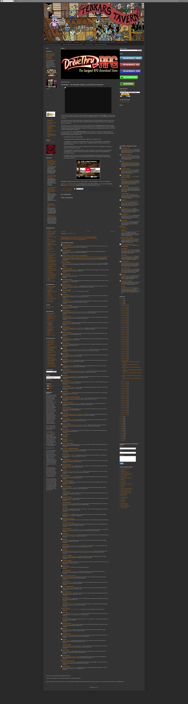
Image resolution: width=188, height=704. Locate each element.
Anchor (68, 185)
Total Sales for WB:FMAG (67, 629)
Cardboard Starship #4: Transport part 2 (69, 269)
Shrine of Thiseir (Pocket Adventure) (51, 358)
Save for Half (123, 498)
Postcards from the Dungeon (126, 488)
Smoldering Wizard (66, 386)
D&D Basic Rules (50, 340)
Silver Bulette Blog (66, 591)
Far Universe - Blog (125, 268)
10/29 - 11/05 (125, 320)
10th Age (49, 229)
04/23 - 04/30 (125, 386)
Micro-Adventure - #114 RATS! (68, 381)
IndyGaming (64, 507)
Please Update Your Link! (67, 624)
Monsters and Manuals (67, 305)
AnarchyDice (65, 602)
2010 (122, 436)
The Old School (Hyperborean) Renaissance (70, 376)
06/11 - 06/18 (125, 355)
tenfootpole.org (65, 299)
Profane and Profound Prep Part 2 (68, 603)
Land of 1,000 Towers (51, 253)
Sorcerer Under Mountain (126, 154)
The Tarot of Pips (65, 482)
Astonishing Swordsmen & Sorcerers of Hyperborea (50, 324)
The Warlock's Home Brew (68, 660)
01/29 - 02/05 (125, 407)
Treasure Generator (51, 364)
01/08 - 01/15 (125, 412)
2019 (122, 421)
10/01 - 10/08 (125, 327)
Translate (51, 380)
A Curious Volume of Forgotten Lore (51, 314)
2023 (122, 303)
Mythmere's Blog (124, 261)
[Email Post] (75, 188)
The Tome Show (124, 507)
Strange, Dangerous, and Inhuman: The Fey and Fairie (72, 545)
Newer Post (63, 231)
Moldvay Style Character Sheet (50, 350)
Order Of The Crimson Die (67, 522)
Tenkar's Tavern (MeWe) (100, 44)
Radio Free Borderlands (125, 489)
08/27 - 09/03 (125, 336)
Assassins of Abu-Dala (51, 231)
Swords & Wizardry (50, 433)
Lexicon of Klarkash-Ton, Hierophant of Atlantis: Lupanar (72, 471)
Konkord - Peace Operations (67, 360)
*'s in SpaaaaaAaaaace (66, 492)
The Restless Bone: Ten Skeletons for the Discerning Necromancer (51, 127)
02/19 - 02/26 (125, 402)
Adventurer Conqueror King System (51, 317)
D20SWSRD (49, 289)
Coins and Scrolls (66, 369)
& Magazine (49, 294)
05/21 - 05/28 (125, 360)
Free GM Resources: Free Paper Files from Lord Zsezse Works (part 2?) (75, 349)
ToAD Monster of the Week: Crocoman (69, 534)
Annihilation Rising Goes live (67, 582)
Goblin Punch (65, 413)
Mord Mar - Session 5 (66, 640)
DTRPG (62, 183)
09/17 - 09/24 (125, 331)
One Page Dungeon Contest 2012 (51, 258)
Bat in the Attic (65, 294)
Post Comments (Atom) (71, 233)
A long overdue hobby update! (67, 460)
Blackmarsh (49, 235)
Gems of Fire (49, 247)
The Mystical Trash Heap (67, 402)
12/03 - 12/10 (125, 312)
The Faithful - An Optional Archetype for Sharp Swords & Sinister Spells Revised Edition (78, 551)
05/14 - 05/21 (125, 381)
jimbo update (64, 435)
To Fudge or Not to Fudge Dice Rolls (127, 238)
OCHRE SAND (65, 540)
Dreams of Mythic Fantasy (68, 586)
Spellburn (123, 501)
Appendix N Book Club (125, 468)
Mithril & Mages (50, 301)
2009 (122, 438)
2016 (122, 426)
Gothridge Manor (65, 380)
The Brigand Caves (51, 268)
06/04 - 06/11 (125, 356)
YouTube (72, 185)
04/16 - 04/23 (125, 388)
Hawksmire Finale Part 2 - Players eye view (70, 275)
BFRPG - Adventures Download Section (51, 233)
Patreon (82, 42)
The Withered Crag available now (68, 576)
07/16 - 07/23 (125, 346)
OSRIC (71, 190)
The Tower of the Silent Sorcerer (128, 244)
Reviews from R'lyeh (66, 244)
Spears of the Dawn (51, 334)
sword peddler (124, 248)
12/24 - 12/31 (125, 307)
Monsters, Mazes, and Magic (127, 237)
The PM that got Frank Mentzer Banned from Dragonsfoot (51, 176)
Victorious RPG (65, 475)
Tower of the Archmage (67, 268)
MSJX (63, 364)
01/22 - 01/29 (125, 409)
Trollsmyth (64, 470)
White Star (76, 42)
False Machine (65, 353)
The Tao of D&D (65, 418)
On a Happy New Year (66, 430)
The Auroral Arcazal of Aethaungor (51, 266)
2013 (122, 431)
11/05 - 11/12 (125, 319)
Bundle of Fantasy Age (66, 651)
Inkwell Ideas (124, 179)
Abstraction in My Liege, (66, 392)
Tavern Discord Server (122, 42)
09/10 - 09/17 (125, 332)
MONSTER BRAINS (66, 502)
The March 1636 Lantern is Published (69, 419)
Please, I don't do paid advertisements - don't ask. (71, 613)
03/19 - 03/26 (125, 395)
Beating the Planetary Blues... (67, 338)
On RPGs (123, 485)
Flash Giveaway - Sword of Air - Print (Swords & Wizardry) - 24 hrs (51, 205)
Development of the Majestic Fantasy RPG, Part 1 (71, 295)
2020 (122, 419)
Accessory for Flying (66, 280)
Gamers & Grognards (66, 555)
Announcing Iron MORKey (126, 155)
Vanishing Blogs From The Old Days (69, 317)
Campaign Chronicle (66, 570)
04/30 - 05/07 (125, 385)
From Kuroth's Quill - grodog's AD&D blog (71, 396)
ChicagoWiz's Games (66, 497)
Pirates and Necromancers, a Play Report (70, 487)
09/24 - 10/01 (125, 329)
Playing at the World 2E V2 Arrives (68, 465)
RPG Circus (123, 495)
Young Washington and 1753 (67, 365)
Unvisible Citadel (66, 655)
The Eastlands (50, 272)
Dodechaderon (50, 297)
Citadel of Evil (50, 239)
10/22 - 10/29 (125, 322)
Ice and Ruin (65, 391)
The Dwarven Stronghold (126, 280)
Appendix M (64, 539)
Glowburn (123, 479)
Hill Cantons (65, 375)
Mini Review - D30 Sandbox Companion (51, 216)
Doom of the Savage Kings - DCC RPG (51, 242)
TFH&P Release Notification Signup (127, 249)
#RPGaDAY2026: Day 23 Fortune (68, 251)
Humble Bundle (74, 183)
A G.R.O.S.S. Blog (66, 666)
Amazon (67, 183)
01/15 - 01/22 (125, 410)
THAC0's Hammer (124, 504)
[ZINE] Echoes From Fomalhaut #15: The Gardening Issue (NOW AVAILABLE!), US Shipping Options (80, 263)
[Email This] (77, 189)
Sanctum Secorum (124, 497)
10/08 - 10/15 (125, 325)
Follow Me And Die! (66, 316)
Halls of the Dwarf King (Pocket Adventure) (51, 360)
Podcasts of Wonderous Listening (53, 44)
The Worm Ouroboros (66, 514)
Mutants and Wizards (66, 444)
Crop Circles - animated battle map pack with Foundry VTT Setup (51, 135)
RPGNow (94, 237)
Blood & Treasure (50, 327)
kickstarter (67, 190)
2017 (122, 424)
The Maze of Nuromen (51, 275)
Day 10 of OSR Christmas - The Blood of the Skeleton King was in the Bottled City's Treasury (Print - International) (51, 163)
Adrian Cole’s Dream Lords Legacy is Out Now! (129, 162)
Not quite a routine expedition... (126, 245)
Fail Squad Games (66, 581)
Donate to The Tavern (125, 101)
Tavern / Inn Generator (51, 298)
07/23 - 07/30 (125, 344)
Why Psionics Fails (65, 306)
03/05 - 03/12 (125, 398)
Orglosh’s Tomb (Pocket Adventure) (51, 363)
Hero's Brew (123, 482)
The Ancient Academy (51, 264)
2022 (122, 416)
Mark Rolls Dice (65, 650)
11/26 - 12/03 (125, 313)
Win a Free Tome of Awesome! (126, 269)
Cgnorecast (123, 470)
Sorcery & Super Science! (67, 443)
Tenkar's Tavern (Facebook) (51, 42)
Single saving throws (66, 333)
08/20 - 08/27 (125, 337)
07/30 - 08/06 (125, 343)
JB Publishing (65, 533)
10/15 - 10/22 (125, 324)
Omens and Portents (66, 528)
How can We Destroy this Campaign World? (70, 635)
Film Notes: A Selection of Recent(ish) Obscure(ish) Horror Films (74, 371)
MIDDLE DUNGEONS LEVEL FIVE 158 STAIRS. (71, 609)
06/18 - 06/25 (125, 353)
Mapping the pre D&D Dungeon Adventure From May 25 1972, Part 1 (74, 424)
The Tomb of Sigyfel (51, 281)
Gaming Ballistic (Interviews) (126, 478)
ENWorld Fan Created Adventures (51, 352)
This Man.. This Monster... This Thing (69, 291)
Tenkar (50, 388)
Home (88, 231)
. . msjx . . (123, 207)
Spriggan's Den (65, 454)
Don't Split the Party (66, 486)
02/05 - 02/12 (125, 405)
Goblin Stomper (65, 597)
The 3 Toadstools (66, 343)
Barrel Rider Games (91, 42)
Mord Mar (64, 639)
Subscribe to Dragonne (66, 322)
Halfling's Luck (65, 544)
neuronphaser (65, 617)
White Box (64, 628)
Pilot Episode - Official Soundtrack (51, 123)
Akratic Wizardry (66, 326)
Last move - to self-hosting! (67, 498)
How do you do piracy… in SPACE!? (69, 455)
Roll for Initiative (124, 494)
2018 (122, 423)
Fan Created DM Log (51, 366)
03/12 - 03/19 (125, 397)
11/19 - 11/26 (125, 315)
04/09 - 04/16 (125, 390)
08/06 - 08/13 (125, 341)
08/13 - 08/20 (125, 339)
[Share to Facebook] (81, 189)
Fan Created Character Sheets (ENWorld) (52, 347)
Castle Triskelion (65, 608)
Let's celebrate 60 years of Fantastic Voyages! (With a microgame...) (74, 311)
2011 (122, 435)
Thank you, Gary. (124, 228)
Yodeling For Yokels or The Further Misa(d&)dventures (72, 645)
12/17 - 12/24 (125, 308)
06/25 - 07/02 (125, 351)
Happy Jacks (123, 481)
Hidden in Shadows (66, 423)
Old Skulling (64, 549)
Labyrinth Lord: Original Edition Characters (50, 329)
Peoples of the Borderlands (50, 121)
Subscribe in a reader (50, 141)
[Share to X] (80, 189)
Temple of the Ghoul (51, 263)
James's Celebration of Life (67, 587)
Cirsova (123, 161)
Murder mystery (65, 344)
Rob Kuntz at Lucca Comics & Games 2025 (70, 449)
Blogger (96, 687)
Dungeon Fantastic (66, 284)
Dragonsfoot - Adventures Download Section (51, 244)
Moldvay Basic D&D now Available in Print (69, 387)
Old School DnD (65, 566)
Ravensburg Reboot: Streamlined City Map (70, 571)
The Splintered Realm (125, 168)
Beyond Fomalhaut (66, 262)
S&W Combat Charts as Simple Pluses (51, 287)
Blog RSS (123, 286)
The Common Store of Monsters (68, 354)
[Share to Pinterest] (82, 189)
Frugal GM (64, 348)
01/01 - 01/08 (125, 414)
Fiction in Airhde (65, 561)
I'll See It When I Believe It (67, 481)
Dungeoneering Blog (66, 567)
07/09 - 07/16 (125, 348)
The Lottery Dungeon (51, 274)
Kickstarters (69, 42)
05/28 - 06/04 (125, 358)
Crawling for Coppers (66, 560)
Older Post (113, 231)
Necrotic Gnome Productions (68, 518)
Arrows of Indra (50, 321)
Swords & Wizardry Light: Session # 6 (69, 667)
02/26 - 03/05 (125, 400)
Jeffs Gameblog (65, 434)
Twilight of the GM (66, 491)
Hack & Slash (65, 429)
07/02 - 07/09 (125, 349)
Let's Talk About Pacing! (66, 598)
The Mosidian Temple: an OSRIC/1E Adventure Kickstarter (74, 125)
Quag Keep (64, 438)
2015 (122, 428)
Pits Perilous (65, 337)
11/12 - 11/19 (125, 317)
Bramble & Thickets (66, 644)
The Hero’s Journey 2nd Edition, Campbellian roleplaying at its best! (74, 529)
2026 (122, 298)
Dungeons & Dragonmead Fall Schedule (69, 556)
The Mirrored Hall (50, 277)
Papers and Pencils (66, 407)
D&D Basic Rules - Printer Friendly (51, 342)
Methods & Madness (66, 332)
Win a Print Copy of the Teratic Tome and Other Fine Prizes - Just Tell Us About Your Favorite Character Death (51, 190)
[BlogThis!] (78, 189)
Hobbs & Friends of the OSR (126, 483)
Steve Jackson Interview (67, 524)
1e (64, 190)
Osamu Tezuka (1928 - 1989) (67, 503)
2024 (122, 302)
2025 (122, 300)
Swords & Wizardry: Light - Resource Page (73, 44)
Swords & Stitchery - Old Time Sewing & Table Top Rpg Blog (74, 255)
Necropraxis (65, 513)
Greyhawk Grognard (66, 321)
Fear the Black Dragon (125, 474)
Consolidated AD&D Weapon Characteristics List (71, 403)
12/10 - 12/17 (125, 310)
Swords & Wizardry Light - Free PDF (106, 42)
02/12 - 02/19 (125, 403)
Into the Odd (64, 359)
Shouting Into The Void (67, 279)
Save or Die (123, 500)
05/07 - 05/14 (125, 383)
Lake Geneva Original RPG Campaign (70, 448)
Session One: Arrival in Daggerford (127, 169)
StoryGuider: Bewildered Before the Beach (51, 131)
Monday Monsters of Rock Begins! (127, 180)
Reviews (62, 42)
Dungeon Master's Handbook (126, 473)
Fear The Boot (123, 476)
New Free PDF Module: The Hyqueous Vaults (70, 656)
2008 (122, 440)
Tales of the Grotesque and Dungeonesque (51, 261)
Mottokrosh (123, 230)
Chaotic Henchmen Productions (69, 575)
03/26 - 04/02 (125, 393)
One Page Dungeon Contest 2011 (51, 256)
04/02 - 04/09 (125, 391)
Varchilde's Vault (65, 459)
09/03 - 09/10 (125, 334)
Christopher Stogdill (51, 386)
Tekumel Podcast (124, 503)
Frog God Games (89, 44)
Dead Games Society (125, 471)
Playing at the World (66, 464)
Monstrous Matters (66, 310)
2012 (122, 433)
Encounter (49, 295)
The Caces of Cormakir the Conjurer (52, 271)
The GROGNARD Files (125, 506)
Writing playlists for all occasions (68, 476)
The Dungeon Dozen (66, 634)
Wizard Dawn (50, 300)
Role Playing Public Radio (126, 491)
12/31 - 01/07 (125, 305)
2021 (122, 418)
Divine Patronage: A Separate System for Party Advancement (73, 414)
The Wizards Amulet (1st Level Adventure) (51, 355)
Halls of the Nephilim (66, 290)
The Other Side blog (66, 250)
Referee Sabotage (65, 408)
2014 (122, 430)
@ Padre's (123, 227)
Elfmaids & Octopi (66, 274)
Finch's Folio (65, 612)
